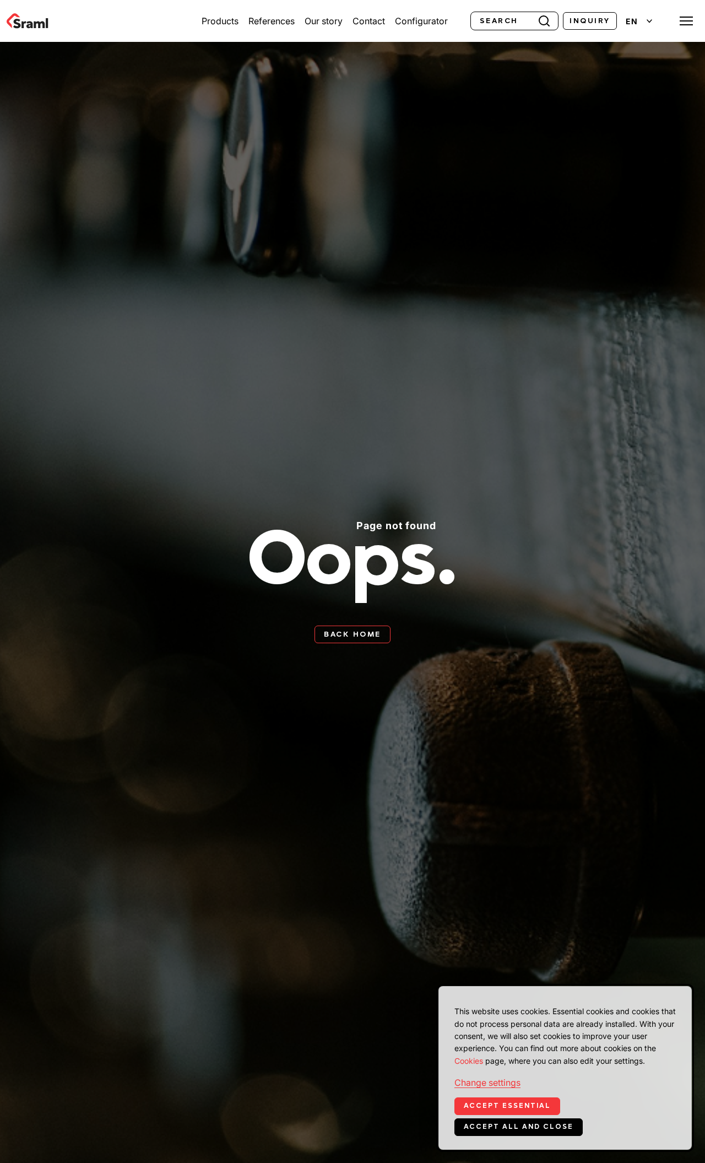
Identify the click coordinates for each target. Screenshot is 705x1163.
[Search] (544, 20)
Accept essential (507, 1106)
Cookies (468, 1060)
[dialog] (565, 1068)
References (271, 20)
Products (220, 20)
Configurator (421, 20)
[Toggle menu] (686, 21)
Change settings (487, 1082)
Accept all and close (518, 1126)
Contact (368, 20)
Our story (324, 20)
